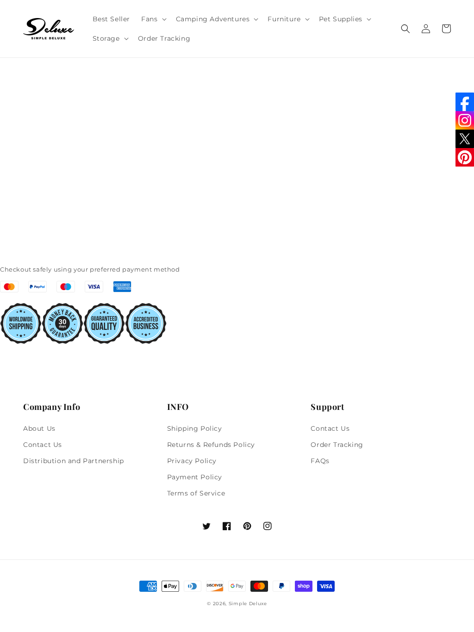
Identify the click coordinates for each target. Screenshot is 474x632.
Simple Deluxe (248, 604)
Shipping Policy (194, 428)
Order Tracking (337, 444)
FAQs (320, 461)
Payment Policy (194, 477)
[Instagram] (464, 120)
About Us (39, 428)
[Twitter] (464, 139)
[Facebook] (464, 102)
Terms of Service (196, 493)
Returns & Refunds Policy (211, 444)
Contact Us (42, 444)
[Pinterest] (464, 157)
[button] (153, 19)
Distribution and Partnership (73, 461)
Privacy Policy (192, 461)
